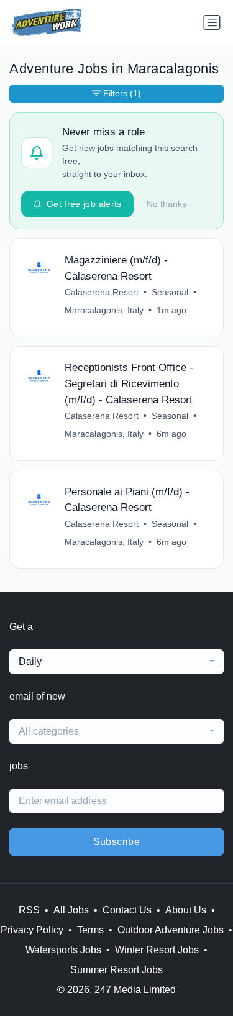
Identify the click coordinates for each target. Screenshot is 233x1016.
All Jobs (71, 910)
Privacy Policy (32, 930)
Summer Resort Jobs (116, 969)
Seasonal (170, 292)
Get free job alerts (84, 204)
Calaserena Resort (102, 292)
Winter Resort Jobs (157, 950)
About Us (185, 910)
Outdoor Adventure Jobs (170, 930)
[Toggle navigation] (212, 22)
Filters (122, 93)
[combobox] (116, 661)
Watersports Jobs (63, 950)
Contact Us (127, 910)
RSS (29, 910)
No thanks (166, 204)
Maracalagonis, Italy (104, 310)
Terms (90, 930)
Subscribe (116, 841)
